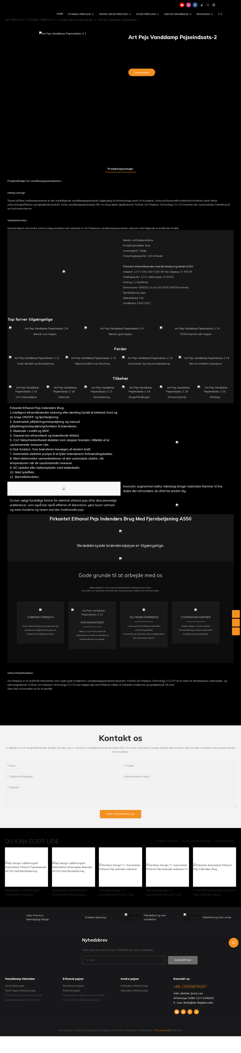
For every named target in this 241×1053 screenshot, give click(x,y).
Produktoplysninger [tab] (120, 168)
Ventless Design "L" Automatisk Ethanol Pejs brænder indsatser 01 (163, 892)
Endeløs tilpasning (95, 917)
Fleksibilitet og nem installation (155, 917)
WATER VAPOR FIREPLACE (196, 841)
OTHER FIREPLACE (224, 841)
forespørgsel (141, 72)
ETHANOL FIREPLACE (41, 19)
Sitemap (177, 1030)
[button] (221, 13)
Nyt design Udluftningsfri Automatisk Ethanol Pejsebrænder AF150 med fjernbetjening (23, 892)
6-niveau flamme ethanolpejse (75, 19)
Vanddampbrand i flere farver (22, 999)
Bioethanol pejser (73, 985)
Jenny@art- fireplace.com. (198, 1002)
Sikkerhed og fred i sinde (217, 917)
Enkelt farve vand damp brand (23, 995)
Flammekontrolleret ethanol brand (83, 995)
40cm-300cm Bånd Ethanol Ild (81, 999)
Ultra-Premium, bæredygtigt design (37, 917)
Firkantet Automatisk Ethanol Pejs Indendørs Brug (214, 892)
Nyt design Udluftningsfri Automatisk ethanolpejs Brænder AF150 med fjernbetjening (70, 892)
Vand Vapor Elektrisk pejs (20, 990)
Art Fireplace (14, 19)
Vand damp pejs (14, 985)
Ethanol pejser (71, 990)
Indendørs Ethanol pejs (134, 985)
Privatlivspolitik (163, 1030)
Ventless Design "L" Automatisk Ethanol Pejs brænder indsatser (116, 892)
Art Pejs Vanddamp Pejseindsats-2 (118, 19)
